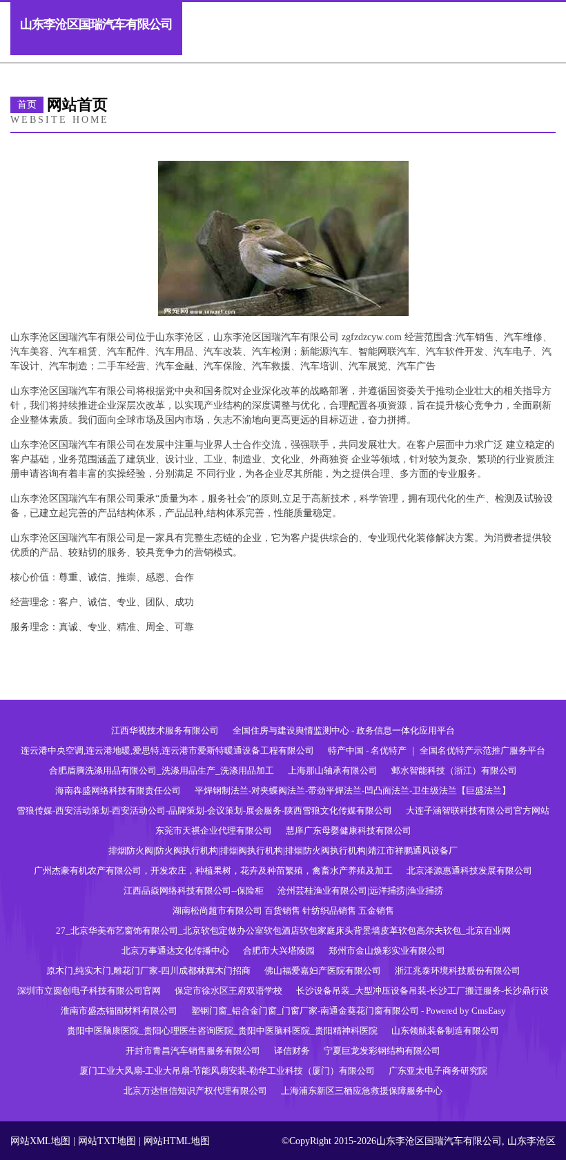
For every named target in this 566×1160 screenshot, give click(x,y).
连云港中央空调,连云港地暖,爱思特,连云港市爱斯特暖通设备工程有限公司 (167, 750)
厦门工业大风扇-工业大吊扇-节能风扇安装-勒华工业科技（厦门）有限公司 (227, 1070)
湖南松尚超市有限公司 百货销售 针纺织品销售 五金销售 (283, 910)
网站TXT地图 (107, 1141)
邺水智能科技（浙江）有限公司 (454, 770)
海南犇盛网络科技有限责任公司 (118, 790)
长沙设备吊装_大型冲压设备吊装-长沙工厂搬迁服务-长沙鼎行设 (422, 990)
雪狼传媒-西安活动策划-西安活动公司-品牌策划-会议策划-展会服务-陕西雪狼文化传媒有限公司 (204, 810)
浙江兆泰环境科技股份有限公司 (457, 970)
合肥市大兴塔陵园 (279, 950)
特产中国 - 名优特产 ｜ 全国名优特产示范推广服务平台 (436, 750)
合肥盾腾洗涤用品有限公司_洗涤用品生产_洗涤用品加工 (161, 770)
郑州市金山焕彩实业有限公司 (387, 950)
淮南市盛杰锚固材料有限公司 (119, 1010)
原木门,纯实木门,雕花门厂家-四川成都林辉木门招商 (148, 970)
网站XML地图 (40, 1141)
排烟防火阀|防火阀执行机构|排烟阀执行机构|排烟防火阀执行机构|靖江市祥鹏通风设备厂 (283, 850)
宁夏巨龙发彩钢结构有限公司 (382, 1050)
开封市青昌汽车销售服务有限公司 (193, 1050)
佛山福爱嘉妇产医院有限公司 (322, 970)
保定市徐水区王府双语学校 (228, 990)
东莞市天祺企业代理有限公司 (213, 830)
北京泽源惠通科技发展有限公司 (469, 870)
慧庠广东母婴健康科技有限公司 (348, 830)
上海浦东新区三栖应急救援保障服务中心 (361, 1090)
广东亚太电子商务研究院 (438, 1070)
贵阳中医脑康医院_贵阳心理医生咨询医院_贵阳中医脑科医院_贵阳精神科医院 (222, 1030)
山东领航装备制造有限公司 (445, 1030)
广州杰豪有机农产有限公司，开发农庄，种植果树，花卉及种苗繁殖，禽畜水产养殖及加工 (213, 870)
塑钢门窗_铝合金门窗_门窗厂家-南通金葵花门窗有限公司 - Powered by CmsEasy (348, 1010)
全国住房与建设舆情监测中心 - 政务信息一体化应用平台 (344, 730)
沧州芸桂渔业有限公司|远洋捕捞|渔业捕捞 (360, 890)
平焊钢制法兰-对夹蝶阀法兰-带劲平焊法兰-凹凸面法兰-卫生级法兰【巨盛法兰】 (353, 790)
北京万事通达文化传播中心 (175, 950)
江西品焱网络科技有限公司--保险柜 (194, 890)
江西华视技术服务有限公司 (165, 730)
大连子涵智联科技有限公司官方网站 (477, 810)
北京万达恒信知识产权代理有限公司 (195, 1090)
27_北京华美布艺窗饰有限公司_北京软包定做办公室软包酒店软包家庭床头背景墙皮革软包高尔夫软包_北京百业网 (283, 930)
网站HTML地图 (177, 1141)
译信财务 (292, 1050)
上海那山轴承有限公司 (333, 770)
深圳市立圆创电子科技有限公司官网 (89, 990)
